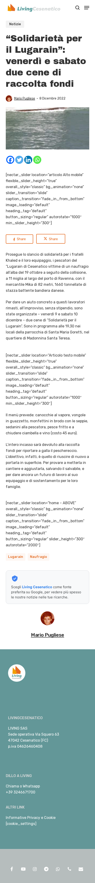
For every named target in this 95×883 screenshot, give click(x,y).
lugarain (15, 557)
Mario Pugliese (24, 98)
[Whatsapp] (37, 160)
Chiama (12, 786)
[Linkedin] (28, 160)
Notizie (15, 24)
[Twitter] (19, 160)
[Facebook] (10, 160)
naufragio (38, 557)
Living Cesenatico (37, 587)
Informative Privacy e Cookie (31, 817)
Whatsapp (31, 786)
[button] (86, 7)
